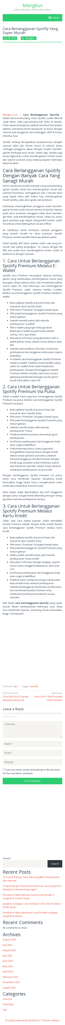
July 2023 (7, 955)
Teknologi (8, 1004)
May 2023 (8, 966)
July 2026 (7, 945)
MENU (56, 17)
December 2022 (11, 982)
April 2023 (8, 971)
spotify (34, 686)
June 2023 (8, 960)
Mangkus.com (10, 114)
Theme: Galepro (51, 1020)
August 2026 (9, 939)
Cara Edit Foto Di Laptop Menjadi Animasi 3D (16, 696)
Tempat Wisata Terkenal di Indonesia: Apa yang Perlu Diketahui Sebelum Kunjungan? (32, 887)
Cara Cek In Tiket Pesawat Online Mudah (48, 696)
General (7, 999)
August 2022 (9, 987)
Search (6, 858)
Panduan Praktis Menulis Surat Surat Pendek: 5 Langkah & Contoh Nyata (29, 896)
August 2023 (9, 950)
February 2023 (10, 977)
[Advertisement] (32, 79)
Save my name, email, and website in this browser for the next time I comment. (31, 771)
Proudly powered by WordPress (22, 1020)
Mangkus (33, 5)
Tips (16, 686)
